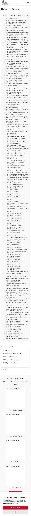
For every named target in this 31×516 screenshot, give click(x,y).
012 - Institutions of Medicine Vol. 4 (16, 141)
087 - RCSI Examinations (13, 254)
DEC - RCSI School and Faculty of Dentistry (17, 61)
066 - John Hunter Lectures (14, 218)
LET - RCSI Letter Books (12, 107)
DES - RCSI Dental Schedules (13, 63)
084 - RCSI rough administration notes (17, 249)
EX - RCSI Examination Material (14, 71)
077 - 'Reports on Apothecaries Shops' (17, 237)
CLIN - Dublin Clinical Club (14, 281)
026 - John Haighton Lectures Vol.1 (16, 153)
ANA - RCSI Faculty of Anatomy (13, 25)
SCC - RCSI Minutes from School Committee (17, 317)
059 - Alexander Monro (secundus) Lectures (18, 206)
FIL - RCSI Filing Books (11, 85)
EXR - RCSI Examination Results (14, 80)
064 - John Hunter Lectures (14, 215)
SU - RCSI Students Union (12, 331)
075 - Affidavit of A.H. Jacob (14, 234)
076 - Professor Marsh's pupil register (16, 235)
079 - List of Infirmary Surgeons (15, 240)
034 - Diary (10, 164)
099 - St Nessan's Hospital (14, 275)
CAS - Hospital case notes (13, 280)
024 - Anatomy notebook (13, 150)
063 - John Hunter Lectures (14, 213)
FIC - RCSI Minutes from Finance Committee (17, 83)
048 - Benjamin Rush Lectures (15, 188)
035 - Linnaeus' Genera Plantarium (16, 165)
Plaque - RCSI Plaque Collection (14, 311)
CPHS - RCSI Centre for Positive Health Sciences (18, 54)
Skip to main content (7, 347)
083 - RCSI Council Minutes (14, 247)
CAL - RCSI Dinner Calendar (13, 35)
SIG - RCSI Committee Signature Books (16, 322)
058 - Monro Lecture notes (14, 205)
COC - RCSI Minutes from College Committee (17, 44)
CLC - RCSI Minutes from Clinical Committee (17, 42)
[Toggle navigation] (28, 2)
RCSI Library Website (8, 356)
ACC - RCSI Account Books (12, 18)
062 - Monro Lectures (12, 211)
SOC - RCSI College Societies (14, 287)
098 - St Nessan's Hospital (14, 273)
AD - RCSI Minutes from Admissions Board (16, 22)
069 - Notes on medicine (13, 223)
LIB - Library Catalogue (13, 285)
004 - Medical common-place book (16, 129)
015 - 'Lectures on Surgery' (14, 145)
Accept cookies (15, 507)
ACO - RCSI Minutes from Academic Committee (18, 20)
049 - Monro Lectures (12, 189)
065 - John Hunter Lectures (14, 217)
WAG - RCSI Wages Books (12, 336)
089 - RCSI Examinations (13, 258)
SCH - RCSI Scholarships (12, 319)
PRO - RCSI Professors (11, 305)
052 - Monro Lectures (12, 194)
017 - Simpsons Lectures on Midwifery (17, 146)
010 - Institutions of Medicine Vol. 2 (16, 138)
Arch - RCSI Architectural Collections (15, 30)
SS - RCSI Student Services (13, 328)
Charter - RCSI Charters (12, 59)
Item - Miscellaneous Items (12, 105)
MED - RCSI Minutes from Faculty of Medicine (17, 117)
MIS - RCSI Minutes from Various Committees (17, 121)
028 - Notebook (11, 157)
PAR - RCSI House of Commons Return (16, 302)
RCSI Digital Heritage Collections (11, 363)
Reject (15, 512)
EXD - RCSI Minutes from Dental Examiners (17, 75)
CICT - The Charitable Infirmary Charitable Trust (18, 41)
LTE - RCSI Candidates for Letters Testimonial (17, 112)
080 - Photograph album (13, 242)
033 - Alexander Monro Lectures (15, 162)
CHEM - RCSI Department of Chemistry (16, 39)
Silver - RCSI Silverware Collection (14, 333)
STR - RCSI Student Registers (13, 329)
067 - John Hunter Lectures (14, 220)
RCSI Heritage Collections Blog (11, 359)
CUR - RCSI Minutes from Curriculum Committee (18, 56)
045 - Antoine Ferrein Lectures (15, 182)
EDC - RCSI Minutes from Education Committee (18, 68)
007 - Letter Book (11, 134)
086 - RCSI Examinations (13, 252)
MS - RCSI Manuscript (11, 123)
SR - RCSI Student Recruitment (14, 326)
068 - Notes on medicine (13, 222)
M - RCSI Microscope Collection (14, 114)
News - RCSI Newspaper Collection (14, 295)
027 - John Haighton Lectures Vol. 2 (16, 155)
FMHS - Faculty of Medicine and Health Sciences (18, 87)
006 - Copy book (11, 133)
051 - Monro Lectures (12, 193)
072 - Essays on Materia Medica (15, 229)
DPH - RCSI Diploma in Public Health (15, 64)
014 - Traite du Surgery (13, 143)
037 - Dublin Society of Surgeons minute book (18, 169)
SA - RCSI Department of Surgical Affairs (16, 316)
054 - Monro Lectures (12, 198)
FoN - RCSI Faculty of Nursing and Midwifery (17, 88)
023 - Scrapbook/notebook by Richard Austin (18, 148)
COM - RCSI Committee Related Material (16, 47)
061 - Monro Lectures (12, 210)
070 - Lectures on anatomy (14, 225)
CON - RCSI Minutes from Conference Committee (18, 51)
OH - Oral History (10, 297)
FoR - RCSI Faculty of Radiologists (14, 90)
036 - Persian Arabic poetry (14, 167)
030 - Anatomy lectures (13, 158)
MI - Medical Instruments (12, 119)
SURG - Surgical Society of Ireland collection (18, 288)
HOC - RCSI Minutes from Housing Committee (17, 99)
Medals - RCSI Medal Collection (14, 292)
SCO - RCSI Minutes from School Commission (17, 321)
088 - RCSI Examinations (13, 256)
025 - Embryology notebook (14, 152)
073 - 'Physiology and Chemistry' (15, 230)
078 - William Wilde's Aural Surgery (16, 239)
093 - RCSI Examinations (13, 264)
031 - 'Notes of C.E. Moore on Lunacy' (17, 160)
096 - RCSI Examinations (13, 270)
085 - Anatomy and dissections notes (16, 251)
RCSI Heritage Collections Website (12, 353)
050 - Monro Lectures (12, 191)
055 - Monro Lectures (12, 199)
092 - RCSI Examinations (13, 263)
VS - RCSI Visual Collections (13, 334)
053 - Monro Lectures (12, 196)
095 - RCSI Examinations (13, 268)
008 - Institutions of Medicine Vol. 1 (16, 136)
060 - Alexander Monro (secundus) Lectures (18, 208)
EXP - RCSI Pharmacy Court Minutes (15, 78)
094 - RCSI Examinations (13, 266)
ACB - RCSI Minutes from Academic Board (16, 17)
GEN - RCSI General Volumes (13, 92)
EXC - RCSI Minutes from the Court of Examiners (18, 73)
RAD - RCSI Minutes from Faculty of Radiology (17, 312)
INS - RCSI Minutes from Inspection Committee (17, 100)
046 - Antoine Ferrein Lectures (15, 184)
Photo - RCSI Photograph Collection (15, 309)
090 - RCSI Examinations (13, 259)
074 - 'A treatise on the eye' (14, 232)
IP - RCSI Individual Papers (12, 104)
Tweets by (5, 369)
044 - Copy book (11, 181)
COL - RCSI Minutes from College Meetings (17, 46)
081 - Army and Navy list (13, 244)
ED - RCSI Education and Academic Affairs (16, 66)
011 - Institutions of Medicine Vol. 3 (16, 140)
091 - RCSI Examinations (13, 261)
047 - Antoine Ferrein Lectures (15, 186)
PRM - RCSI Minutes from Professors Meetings (17, 304)
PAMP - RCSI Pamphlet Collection (14, 300)
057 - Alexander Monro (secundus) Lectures (18, 203)
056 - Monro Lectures (12, 201)
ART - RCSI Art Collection (12, 29)
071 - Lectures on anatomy (14, 227)
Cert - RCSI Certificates (11, 58)
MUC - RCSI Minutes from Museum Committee (17, 290)
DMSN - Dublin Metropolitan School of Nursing (19, 283)
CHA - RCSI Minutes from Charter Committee (17, 37)
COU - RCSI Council (11, 53)
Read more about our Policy (10, 503)
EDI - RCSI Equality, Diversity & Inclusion (16, 70)
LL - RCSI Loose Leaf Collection (14, 111)
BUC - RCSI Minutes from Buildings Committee (17, 34)
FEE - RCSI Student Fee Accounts (14, 82)
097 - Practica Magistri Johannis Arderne (17, 271)
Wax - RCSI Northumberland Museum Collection (18, 338)
